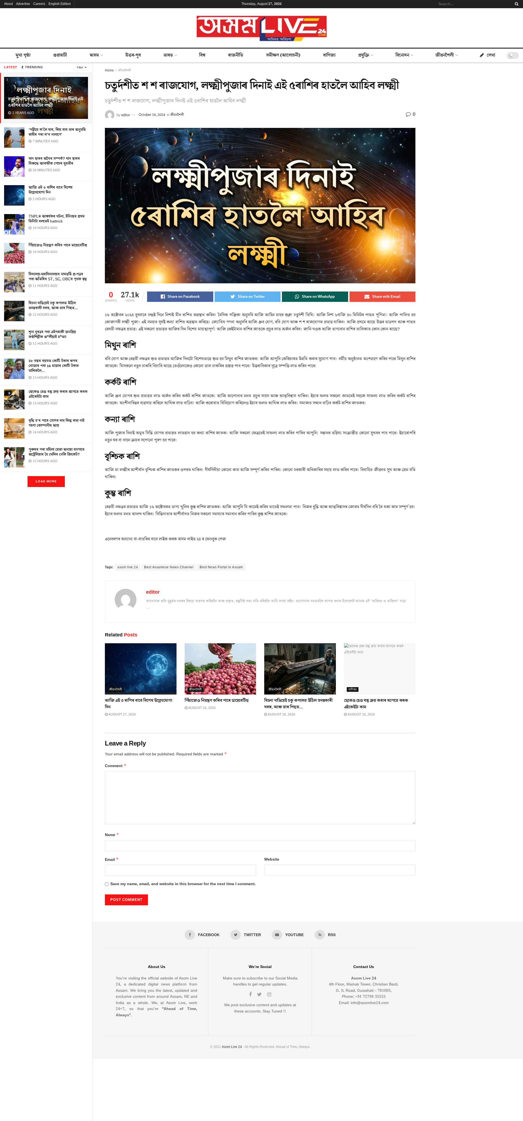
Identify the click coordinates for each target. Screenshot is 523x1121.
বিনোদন (402, 55)
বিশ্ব (202, 55)
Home (109, 70)
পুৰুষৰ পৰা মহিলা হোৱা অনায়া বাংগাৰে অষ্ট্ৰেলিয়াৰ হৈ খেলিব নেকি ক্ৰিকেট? (56, 452)
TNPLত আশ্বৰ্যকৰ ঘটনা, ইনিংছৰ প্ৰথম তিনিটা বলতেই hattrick (56, 219)
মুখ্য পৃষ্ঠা (23, 55)
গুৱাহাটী (60, 55)
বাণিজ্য (329, 55)
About (8, 4)
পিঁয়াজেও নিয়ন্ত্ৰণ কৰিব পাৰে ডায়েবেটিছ (58, 245)
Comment (115, 766)
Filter (80, 67)
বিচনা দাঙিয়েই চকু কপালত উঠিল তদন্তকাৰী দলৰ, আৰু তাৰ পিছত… (53, 305)
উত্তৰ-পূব (133, 55)
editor (125, 114)
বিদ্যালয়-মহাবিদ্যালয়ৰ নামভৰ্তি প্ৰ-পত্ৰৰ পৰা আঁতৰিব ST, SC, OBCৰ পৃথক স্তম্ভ (58, 277)
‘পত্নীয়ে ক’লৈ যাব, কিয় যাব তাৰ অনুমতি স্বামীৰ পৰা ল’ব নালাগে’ (57, 132)
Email (112, 859)
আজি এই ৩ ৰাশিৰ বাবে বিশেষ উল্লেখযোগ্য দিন (50, 190)
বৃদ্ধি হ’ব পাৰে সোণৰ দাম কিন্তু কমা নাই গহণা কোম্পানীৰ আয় (56, 423)
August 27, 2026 (122, 714)
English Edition (59, 4)
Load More (46, 481)
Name (112, 835)
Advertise (23, 4)
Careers (39, 4)
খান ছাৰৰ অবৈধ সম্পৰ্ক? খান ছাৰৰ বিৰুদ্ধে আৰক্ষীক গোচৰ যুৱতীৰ (54, 161)
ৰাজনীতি (235, 55)
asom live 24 (127, 567)
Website (271, 859)
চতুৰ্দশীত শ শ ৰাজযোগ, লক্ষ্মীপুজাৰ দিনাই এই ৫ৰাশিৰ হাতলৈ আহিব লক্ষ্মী (45, 102)
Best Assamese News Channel (168, 567)
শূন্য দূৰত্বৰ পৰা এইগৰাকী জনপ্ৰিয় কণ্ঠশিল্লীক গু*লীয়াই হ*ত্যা (52, 334)
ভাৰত (168, 55)
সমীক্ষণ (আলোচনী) (283, 55)
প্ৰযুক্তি (363, 55)
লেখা (491, 55)
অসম (94, 55)
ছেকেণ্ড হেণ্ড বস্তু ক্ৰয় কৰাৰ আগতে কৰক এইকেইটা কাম (58, 394)
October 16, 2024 (152, 114)
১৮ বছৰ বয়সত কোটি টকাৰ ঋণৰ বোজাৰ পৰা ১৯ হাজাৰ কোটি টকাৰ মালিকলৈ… (54, 366)
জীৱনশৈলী (444, 55)
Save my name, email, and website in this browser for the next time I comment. (183, 884)
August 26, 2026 (201, 708)
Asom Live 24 (232, 1047)
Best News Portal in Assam (221, 567)
